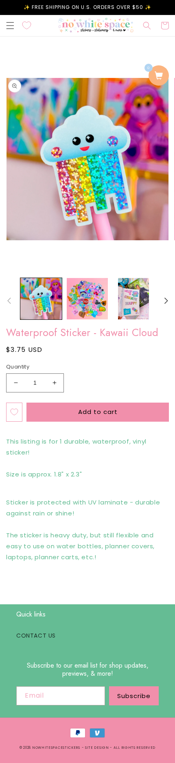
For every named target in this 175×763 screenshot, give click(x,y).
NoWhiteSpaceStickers (56, 747)
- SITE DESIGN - (98, 747)
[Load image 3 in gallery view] (133, 299)
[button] (10, 25)
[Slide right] (166, 301)
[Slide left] (9, 301)
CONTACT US (36, 636)
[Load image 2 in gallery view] (87, 299)
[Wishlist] (26, 25)
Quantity (17, 367)
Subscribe (134, 696)
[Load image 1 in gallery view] (41, 299)
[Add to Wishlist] (14, 412)
